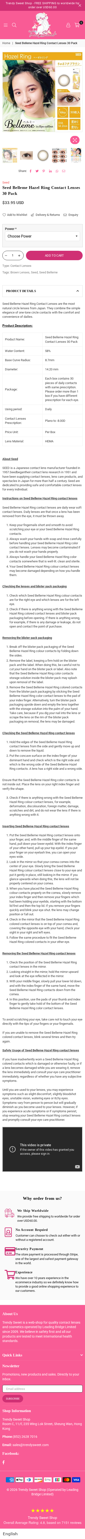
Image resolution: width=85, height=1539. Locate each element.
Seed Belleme (48, 272)
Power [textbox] (11, 229)
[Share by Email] (63, 171)
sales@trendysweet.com (31, 1445)
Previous (5, 99)
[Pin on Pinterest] (44, 171)
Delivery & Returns (47, 215)
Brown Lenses (20, 272)
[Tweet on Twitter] (37, 171)
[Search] (14, 25)
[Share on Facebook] (30, 171)
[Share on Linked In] (50, 171)
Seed (5, 182)
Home (6, 43)
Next (79, 99)
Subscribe (13, 1398)
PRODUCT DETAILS (21, 291)
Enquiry (73, 215)
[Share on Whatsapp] (57, 171)
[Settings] (68, 25)
